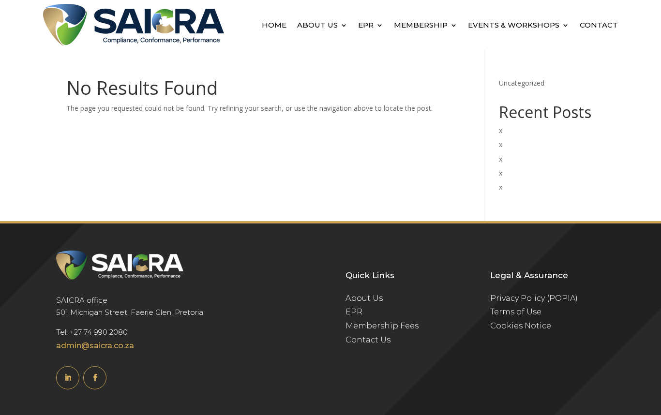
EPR (366, 25)
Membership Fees (382, 325)
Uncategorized (521, 83)
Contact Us (368, 339)
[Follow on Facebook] (94, 377)
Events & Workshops (513, 25)
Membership (421, 25)
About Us (317, 25)
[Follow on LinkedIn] (67, 377)
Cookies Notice (520, 325)
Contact (599, 25)
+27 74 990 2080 (99, 332)
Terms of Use (515, 311)
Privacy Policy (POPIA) (534, 298)
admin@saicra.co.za (95, 345)
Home (274, 25)
